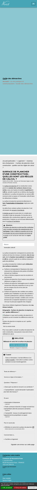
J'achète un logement (11, 439)
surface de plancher (10, 186)
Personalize (32, 487)
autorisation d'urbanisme (15, 203)
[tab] (18, 244)
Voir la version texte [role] (9, 326)
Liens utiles (7, 474)
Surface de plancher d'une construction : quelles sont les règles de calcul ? (18, 165)
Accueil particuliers (9, 161)
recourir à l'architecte (18, 210)
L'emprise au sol (8, 213)
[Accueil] (7, 4)
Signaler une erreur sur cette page (22, 444)
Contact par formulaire (9, 466)
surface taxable (10, 360)
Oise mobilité (7, 478)
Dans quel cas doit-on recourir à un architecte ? (19, 387)
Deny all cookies (20, 487)
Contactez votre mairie (11, 455)
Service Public (7, 480)
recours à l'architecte (13, 221)
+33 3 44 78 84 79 (8, 464)
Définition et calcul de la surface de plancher (19, 427)
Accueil (6, 81)
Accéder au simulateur (18, 345)
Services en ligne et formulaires (13, 377)
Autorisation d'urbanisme (12, 402)
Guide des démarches (24, 84)
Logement (21, 161)
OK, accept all (7, 487)
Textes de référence (9, 371)
